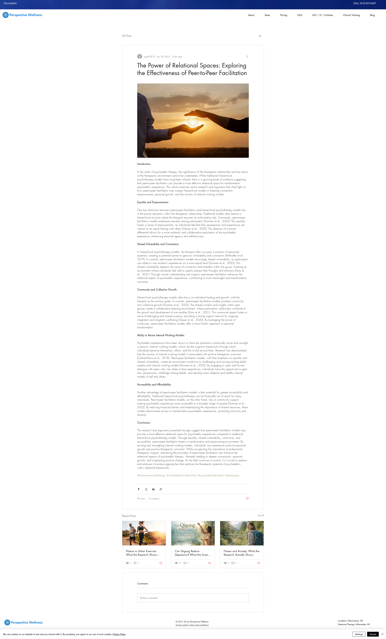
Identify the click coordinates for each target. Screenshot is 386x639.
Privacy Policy (119, 634)
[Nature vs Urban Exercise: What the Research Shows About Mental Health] (144, 533)
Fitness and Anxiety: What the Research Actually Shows (241, 552)
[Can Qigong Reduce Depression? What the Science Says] (193, 533)
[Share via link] (160, 489)
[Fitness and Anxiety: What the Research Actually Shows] (242, 533)
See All (261, 515)
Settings (359, 634)
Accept (373, 634)
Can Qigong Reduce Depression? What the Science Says (193, 552)
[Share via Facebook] (138, 489)
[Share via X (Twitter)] (146, 489)
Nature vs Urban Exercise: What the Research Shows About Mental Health (141, 552)
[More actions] (247, 56)
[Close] (382, 634)
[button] (260, 36)
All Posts (126, 36)
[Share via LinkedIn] (153, 489)
